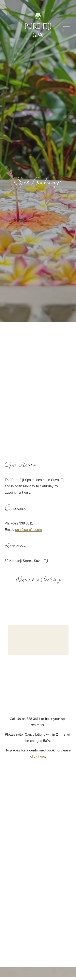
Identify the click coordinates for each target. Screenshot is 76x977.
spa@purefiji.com (28, 530)
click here (37, 756)
